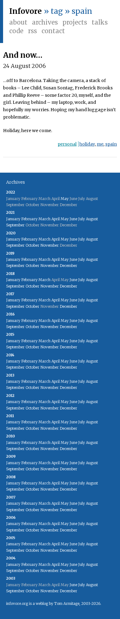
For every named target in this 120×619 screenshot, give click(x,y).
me (100, 144)
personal (67, 144)
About (18, 22)
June (73, 219)
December (68, 265)
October (32, 245)
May (65, 198)
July (81, 219)
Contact (53, 31)
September (15, 225)
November (49, 245)
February (29, 219)
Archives (45, 22)
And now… (22, 55)
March (44, 219)
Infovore (25, 11)
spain (111, 144)
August (92, 219)
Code (16, 31)
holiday (87, 144)
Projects (74, 22)
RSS (32, 31)
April (55, 219)
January (13, 219)
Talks (100, 22)
